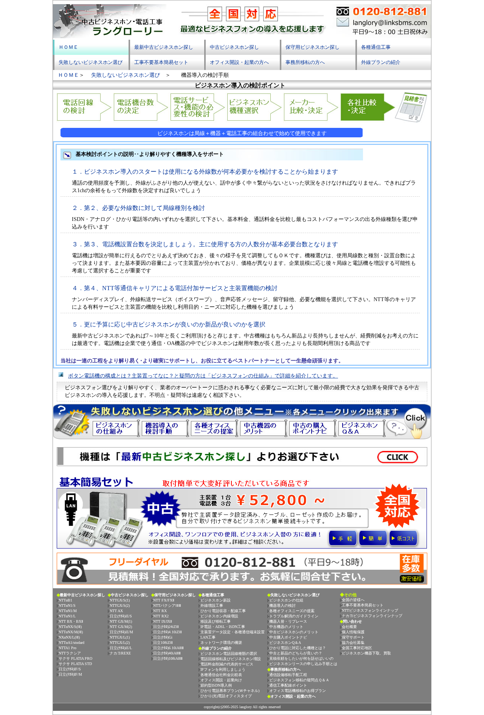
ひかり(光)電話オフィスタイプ (226, 696)
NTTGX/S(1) (120, 600)
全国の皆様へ (353, 600)
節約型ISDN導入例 (216, 685)
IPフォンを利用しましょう (222, 669)
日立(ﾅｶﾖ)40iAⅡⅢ (167, 653)
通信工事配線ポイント (288, 685)
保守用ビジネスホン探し (312, 47)
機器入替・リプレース (288, 621)
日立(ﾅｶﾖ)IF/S (70, 669)
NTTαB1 (65, 600)
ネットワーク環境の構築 (221, 642)
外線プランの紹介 (380, 62)
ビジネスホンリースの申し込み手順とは (303, 664)
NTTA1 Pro (67, 648)
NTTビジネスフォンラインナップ (370, 610)
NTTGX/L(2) (120, 642)
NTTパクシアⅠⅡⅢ (167, 605)
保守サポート (353, 637)
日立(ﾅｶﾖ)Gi (162, 637)
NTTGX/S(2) (120, 605)
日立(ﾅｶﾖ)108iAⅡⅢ (168, 658)
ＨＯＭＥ (68, 47)
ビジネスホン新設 (215, 600)
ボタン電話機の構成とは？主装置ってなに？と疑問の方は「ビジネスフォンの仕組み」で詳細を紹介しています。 (203, 376)
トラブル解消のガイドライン (293, 616)
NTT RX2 (161, 616)
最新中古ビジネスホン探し (163, 47)
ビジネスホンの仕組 (286, 600)
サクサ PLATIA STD (75, 664)
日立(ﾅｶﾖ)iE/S (121, 616)
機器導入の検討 (282, 605)
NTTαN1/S (67, 605)
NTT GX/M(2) (121, 627)
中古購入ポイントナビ (288, 637)
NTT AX (116, 611)
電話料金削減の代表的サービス (226, 664)
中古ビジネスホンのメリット (293, 632)
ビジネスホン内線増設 (219, 616)
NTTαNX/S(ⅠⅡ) (70, 627)
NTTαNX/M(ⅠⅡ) (71, 632)
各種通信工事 (376, 47)
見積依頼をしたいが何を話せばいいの (301, 658)
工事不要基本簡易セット (161, 62)
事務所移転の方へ (305, 62)
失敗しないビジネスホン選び (91, 62)
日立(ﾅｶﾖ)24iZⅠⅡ (166, 627)
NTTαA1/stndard (71, 642)
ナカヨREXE (120, 653)
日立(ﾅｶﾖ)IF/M (70, 674)
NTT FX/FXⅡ (163, 600)
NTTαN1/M (68, 611)
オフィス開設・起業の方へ (239, 62)
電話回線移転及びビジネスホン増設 (230, 659)
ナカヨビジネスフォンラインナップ (372, 616)
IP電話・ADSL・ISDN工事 (222, 627)
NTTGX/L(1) (120, 637)
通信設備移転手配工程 (288, 675)
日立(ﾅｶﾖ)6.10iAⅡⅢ (168, 648)
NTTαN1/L (67, 616)
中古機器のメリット (286, 627)
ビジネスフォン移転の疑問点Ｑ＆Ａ (299, 680)
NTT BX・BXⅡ (71, 621)
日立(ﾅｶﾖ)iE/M (121, 632)
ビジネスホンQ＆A (285, 642)
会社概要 (349, 627)
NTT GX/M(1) (121, 621)
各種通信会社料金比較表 (221, 675)
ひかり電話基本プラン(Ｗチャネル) (229, 691)
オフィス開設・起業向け (221, 680)
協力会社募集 (353, 642)
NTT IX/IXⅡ (162, 621)
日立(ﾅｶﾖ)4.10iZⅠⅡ (167, 632)
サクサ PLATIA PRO (75, 658)
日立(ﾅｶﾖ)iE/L (121, 648)
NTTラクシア (70, 653)
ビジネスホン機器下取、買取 (366, 653)
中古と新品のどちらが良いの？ (295, 653)
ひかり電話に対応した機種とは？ (297, 648)
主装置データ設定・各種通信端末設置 (232, 632)
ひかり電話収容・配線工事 (223, 611)
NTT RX (160, 611)
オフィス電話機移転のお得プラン (297, 691)
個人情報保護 (353, 632)
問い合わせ (352, 621)
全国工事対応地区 (357, 648)
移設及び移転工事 (215, 621)
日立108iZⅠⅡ (163, 642)
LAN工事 (208, 637)
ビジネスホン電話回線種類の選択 (228, 653)
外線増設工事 (211, 605)
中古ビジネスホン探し (234, 47)
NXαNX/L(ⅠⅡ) (69, 637)
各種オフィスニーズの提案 (292, 611)
